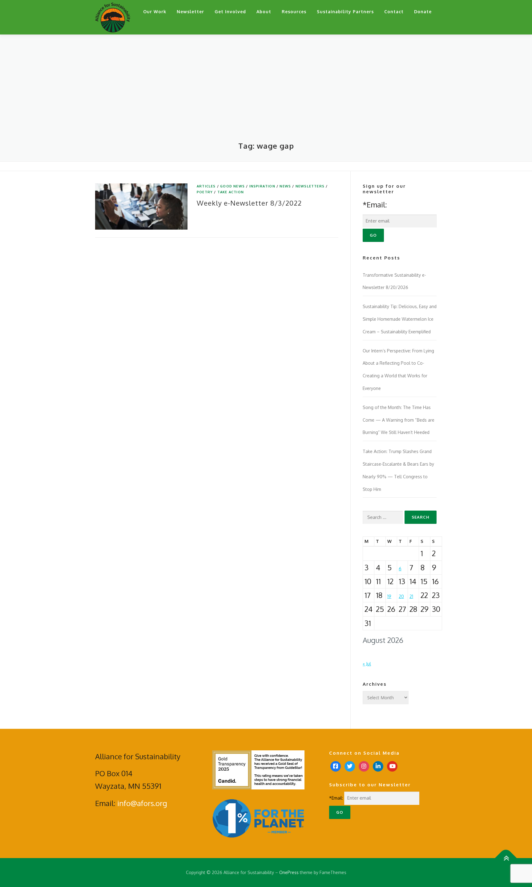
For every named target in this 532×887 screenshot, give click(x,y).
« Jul (367, 663)
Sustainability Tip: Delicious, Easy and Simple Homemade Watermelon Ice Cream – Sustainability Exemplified (400, 319)
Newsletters (310, 186)
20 (401, 596)
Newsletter (190, 11)
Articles (206, 186)
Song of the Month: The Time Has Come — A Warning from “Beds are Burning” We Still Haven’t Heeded (398, 420)
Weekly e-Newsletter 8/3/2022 (249, 203)
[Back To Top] (506, 858)
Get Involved (230, 11)
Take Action (230, 192)
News (285, 186)
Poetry (205, 192)
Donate (423, 11)
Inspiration (262, 186)
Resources (294, 11)
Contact (394, 11)
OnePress (289, 872)
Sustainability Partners (345, 11)
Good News (232, 186)
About (263, 11)
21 (411, 596)
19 (389, 596)
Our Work (154, 11)
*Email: (375, 204)
